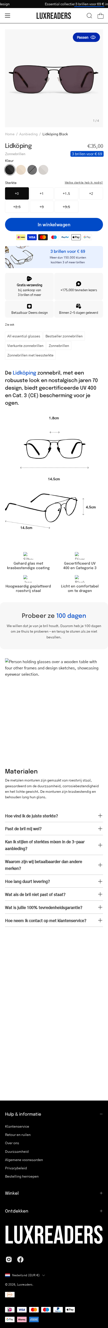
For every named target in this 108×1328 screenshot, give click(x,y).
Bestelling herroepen (22, 1176)
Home (10, 133)
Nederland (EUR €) (26, 1275)
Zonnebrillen (59, 345)
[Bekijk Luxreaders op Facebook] (20, 1259)
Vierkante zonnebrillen (25, 345)
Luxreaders (24, 1284)
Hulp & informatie (23, 1114)
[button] (89, 15)
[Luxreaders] (54, 15)
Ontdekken (16, 1211)
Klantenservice (17, 1126)
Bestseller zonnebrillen (64, 335)
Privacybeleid (16, 1168)
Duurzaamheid (17, 1151)
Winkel (12, 1193)
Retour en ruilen (18, 1134)
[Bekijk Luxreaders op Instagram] (9, 1259)
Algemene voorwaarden (24, 1159)
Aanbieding (28, 133)
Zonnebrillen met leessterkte (30, 354)
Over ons (12, 1142)
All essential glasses (23, 335)
